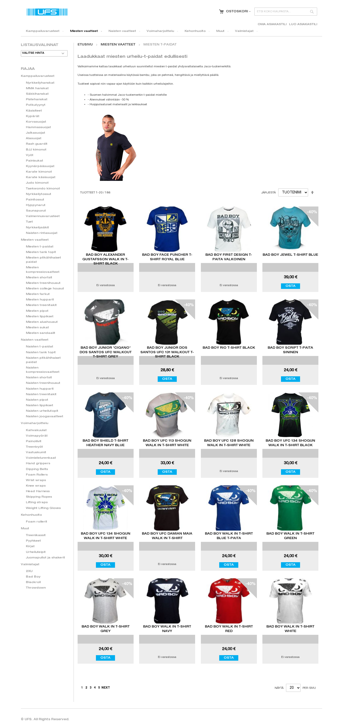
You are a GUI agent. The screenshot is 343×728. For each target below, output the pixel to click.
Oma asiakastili (272, 24)
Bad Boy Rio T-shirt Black (229, 347)
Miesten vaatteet (118, 44)
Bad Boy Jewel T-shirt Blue (290, 254)
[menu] (171, 31)
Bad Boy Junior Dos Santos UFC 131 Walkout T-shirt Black (167, 352)
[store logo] (47, 12)
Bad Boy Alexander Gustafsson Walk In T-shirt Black (105, 259)
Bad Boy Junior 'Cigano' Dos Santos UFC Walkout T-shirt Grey (106, 352)
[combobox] (285, 12)
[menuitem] (44, 31)
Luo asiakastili (303, 24)
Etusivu (86, 44)
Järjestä (268, 192)
